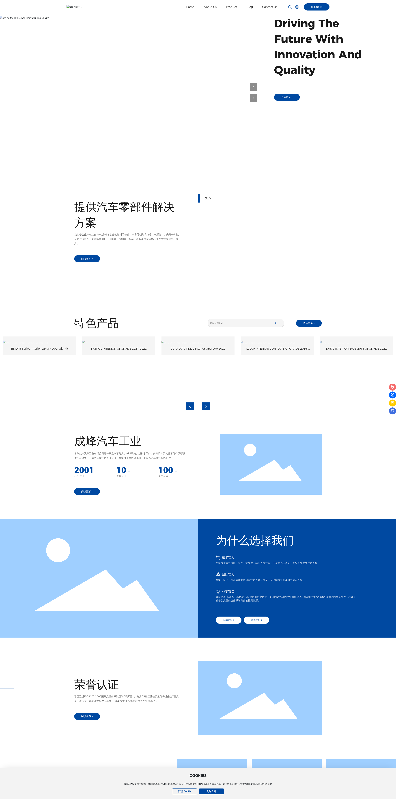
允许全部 (211, 791)
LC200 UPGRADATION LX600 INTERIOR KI (356, 391)
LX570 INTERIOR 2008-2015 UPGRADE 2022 (277, 391)
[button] (253, 87)
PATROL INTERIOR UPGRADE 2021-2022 (39, 348)
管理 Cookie (184, 791)
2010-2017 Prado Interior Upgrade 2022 (119, 348)
